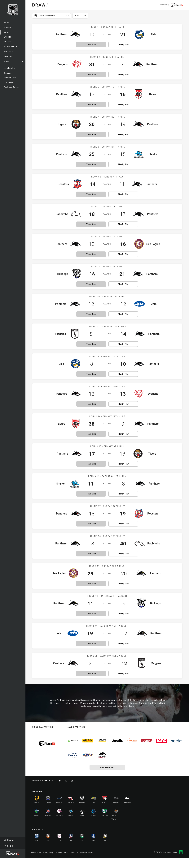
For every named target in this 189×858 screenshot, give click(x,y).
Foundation (10, 47)
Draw (7, 32)
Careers (59, 852)
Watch (7, 27)
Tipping (8, 56)
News (7, 22)
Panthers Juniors (12, 87)
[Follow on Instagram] (72, 780)
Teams (7, 42)
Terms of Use (36, 852)
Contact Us (74, 852)
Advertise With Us (86, 852)
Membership (9, 68)
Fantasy (8, 51)
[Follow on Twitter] (66, 780)
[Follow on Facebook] (60, 780)
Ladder (8, 37)
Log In (10, 845)
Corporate (8, 82)
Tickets (7, 73)
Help (66, 852)
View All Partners (107, 767)
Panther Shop (10, 77)
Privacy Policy (48, 852)
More (7, 61)
